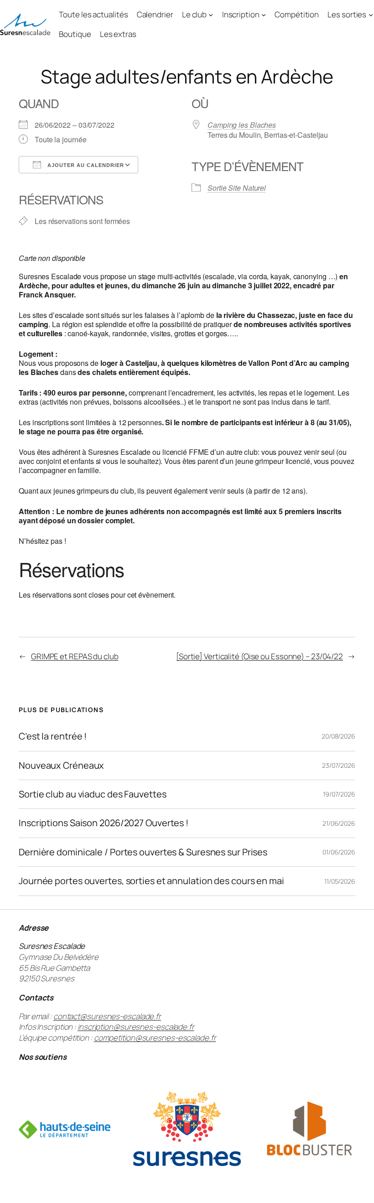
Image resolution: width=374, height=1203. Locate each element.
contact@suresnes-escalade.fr (107, 1016)
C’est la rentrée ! (53, 736)
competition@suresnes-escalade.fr (155, 1037)
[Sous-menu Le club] (210, 14)
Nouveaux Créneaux (61, 765)
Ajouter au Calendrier (85, 165)
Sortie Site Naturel (237, 187)
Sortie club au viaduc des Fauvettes (92, 794)
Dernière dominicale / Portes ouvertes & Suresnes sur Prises (143, 852)
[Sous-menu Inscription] (263, 14)
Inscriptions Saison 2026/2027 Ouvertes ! (103, 823)
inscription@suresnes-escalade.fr (136, 1026)
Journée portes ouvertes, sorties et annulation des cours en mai (151, 881)
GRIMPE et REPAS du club (75, 656)
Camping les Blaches (242, 125)
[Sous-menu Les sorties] (371, 14)
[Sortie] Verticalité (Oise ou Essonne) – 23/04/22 (259, 656)
